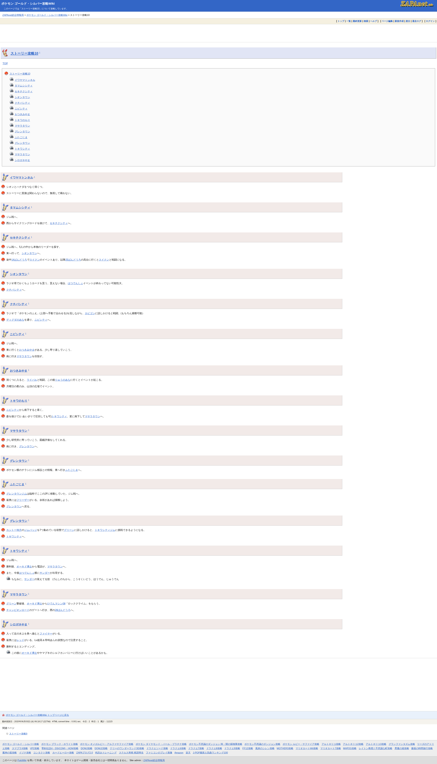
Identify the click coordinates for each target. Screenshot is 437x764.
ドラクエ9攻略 (232, 748)
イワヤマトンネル (25, 79)
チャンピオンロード (17, 610)
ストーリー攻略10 (24, 53)
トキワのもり (22, 120)
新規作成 (399, 21)
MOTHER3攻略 (285, 748)
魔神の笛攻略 (9, 752)
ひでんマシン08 (56, 603)
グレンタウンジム (16, 493)
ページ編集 (387, 21)
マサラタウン (22, 125)
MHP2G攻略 (349, 748)
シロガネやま (22, 160)
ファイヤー (46, 633)
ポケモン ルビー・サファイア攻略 (301, 744)
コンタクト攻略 (41, 752)
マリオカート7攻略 (330, 748)
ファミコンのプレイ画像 (159, 752)
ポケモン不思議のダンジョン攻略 (262, 744)
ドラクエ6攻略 (178, 748)
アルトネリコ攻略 (331, 744)
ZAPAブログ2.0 (84, 752)
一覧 (348, 21)
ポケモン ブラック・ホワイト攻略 (59, 744)
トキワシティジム (105, 530)
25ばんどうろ (73, 259)
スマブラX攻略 (20, 748)
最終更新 (357, 21)
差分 (408, 21)
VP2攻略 (34, 748)
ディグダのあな (15, 319)
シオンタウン (22, 97)
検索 (366, 21)
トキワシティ (22, 148)
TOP (5, 63)
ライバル (32, 379)
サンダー (45, 572)
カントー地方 (14, 530)
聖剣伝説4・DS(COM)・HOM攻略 (60, 748)
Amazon (178, 752)
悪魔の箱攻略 (402, 748)
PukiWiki (21, 760)
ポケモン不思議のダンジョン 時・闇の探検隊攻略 (215, 744)
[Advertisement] (218, 33)
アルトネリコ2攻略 (353, 744)
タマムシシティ (24, 85)
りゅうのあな (62, 379)
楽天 (188, 752)
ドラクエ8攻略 (214, 748)
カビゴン (90, 313)
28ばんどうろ (63, 610)
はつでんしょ (75, 283)
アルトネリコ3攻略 (376, 744)
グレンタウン (22, 131)
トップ (341, 21)
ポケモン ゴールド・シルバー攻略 (20, 744)
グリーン (69, 530)
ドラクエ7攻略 (196, 748)
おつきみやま (22, 114)
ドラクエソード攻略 (157, 748)
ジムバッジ (30, 530)
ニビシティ (21, 108)
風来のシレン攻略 (264, 748)
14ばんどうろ (19, 259)
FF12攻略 (247, 748)
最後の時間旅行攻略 (422, 748)
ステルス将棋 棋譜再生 (131, 752)
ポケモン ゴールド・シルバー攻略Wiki (28, 3)
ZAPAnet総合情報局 (13, 15)
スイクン (35, 259)
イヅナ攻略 (25, 752)
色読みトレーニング (106, 752)
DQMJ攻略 (86, 748)
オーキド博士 (24, 566)
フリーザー (23, 499)
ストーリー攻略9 (18, 733)
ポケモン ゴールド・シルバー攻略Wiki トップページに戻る (37, 715)
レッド (20, 640)
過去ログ (416, 21)
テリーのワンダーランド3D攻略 (127, 748)
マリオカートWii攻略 (307, 748)
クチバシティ (22, 102)
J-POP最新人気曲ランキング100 (210, 752)
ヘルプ (373, 21)
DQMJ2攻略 (101, 748)
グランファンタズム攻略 (402, 744)
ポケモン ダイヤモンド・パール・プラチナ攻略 (161, 744)
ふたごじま (21, 137)
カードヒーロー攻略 (63, 752)
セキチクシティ (24, 91)
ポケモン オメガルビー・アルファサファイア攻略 (106, 744)
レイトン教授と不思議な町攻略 (375, 748)
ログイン (430, 21)
